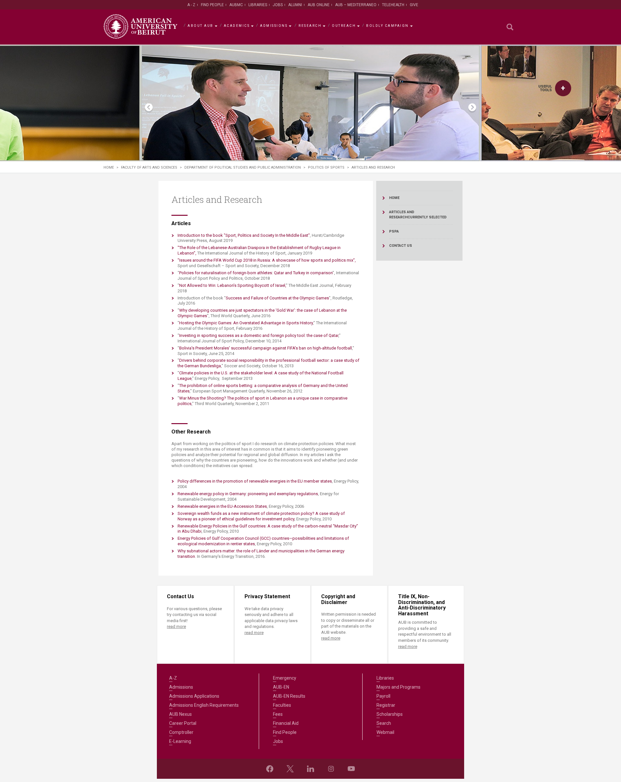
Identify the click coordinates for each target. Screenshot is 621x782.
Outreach (344, 25)
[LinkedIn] (310, 769)
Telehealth (393, 5)
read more (176, 626)
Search (383, 723)
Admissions (274, 25)
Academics (237, 25)
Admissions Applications (194, 696)
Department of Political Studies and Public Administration (242, 167)
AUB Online (319, 5)
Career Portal (182, 723)
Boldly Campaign (387, 25)
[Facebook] (269, 769)
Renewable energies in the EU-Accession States (222, 506)
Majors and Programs (398, 687)
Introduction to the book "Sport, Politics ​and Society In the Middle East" (244, 235)
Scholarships (389, 714)
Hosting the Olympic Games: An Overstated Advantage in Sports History (246, 322)
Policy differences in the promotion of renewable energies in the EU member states (255, 481)
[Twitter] (290, 769)
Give (414, 5)
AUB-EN (281, 687)
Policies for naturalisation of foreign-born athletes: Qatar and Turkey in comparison (255, 272)
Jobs (278, 5)
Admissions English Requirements (204, 705)
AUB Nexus (180, 714)
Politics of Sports (326, 167)
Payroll (383, 696)
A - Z (191, 5)
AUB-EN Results (289, 696)
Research (310, 25)
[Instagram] (330, 769)
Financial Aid (286, 723)
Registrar (385, 705)
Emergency (284, 678)
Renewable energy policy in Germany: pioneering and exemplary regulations (248, 493)
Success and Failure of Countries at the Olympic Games (277, 298)
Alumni (295, 5)
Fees (278, 714)
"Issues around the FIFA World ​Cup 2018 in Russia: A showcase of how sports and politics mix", (267, 260)
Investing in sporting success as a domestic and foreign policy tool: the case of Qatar (258, 335)
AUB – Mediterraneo (355, 5)
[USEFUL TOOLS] (563, 88)
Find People (212, 5)
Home (109, 167)
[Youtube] (351, 769)
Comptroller (181, 732)
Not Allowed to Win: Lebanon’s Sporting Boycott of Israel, (232, 285)
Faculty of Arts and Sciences (149, 167)
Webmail (385, 732)
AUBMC (236, 5)
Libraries (257, 5)
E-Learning (180, 741)
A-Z (173, 678)
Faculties (282, 705)
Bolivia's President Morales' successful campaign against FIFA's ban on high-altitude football (265, 348)
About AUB (200, 25)
